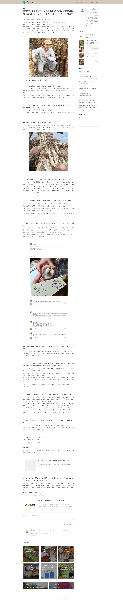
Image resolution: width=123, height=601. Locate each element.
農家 (95, 107)
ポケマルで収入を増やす (85, 76)
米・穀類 (95, 102)
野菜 (81, 102)
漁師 (81, 110)
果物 (88, 102)
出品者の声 (89, 110)
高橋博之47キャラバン (85, 95)
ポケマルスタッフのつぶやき (86, 100)
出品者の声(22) (37, 515)
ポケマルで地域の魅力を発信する (87, 81)
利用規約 (97, 2)
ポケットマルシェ (29, 19)
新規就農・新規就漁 (84, 88)
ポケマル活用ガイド (84, 74)
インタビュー (65, 22)
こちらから (30, 452)
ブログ (86, 2)
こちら (36, 492)
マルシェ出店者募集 (84, 93)
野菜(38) (28, 515)
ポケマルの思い (79, 2)
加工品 (88, 107)
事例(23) (24, 515)
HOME (72, 2)
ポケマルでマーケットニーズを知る (88, 78)
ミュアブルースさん (55, 26)
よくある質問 (83, 83)
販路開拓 (95, 88)
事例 (24, 8)
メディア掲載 (83, 98)
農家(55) (32, 515)
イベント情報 (83, 90)
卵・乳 (95, 105)
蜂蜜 (81, 107)
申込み (91, 2)
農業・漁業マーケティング (86, 86)
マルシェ (82, 71)
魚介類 (82, 105)
